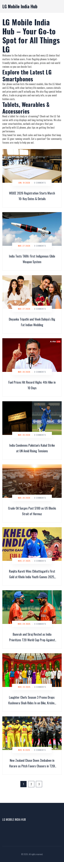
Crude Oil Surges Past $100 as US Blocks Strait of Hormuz (32, 511)
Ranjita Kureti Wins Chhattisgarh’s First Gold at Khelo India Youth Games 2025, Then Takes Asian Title (32, 574)
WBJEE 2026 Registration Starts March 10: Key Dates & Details (32, 196)
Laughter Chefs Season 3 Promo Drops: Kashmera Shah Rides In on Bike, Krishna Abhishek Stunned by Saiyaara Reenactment (32, 700)
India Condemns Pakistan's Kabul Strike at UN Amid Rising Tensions (32, 448)
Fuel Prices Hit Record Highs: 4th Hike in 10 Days (32, 385)
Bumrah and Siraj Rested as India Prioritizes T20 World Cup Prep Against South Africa (32, 637)
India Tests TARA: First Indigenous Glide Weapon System (32, 259)
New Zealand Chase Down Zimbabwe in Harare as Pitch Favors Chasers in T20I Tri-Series (32, 763)
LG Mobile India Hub (19, 6)
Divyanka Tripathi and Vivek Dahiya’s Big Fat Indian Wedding (32, 322)
